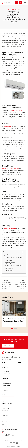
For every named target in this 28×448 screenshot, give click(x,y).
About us (3, 398)
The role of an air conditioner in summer (14, 257)
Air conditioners (6, 385)
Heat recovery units (7, 383)
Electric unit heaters (7, 373)
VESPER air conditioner (16, 110)
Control (4, 388)
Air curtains (5, 376)
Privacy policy (5, 415)
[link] (6, 3)
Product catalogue (5, 408)
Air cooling (8, 259)
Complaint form (5, 410)
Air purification (9, 260)
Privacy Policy (20, 440)
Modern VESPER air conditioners (10, 168)
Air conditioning (14, 9)
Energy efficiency (10, 263)
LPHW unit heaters (7, 371)
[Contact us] (16, 2)
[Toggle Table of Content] (22, 252)
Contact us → (8, 345)
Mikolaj (5, 323)
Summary (6, 272)
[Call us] (20, 2)
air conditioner (7, 126)
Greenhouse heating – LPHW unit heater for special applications (20, 284)
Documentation (5, 405)
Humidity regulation (10, 262)
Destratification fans (7, 378)
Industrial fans (6, 380)
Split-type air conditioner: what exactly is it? (14, 254)
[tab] (12, 328)
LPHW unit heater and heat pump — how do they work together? (6, 284)
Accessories (5, 390)
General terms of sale (6, 413)
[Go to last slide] (4, 313)
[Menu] (25, 3)
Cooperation (4, 401)
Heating (8, 267)
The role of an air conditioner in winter (13, 265)
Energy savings (9, 268)
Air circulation (9, 270)
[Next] (24, 313)
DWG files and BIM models (7, 403)
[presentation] (14, 308)
